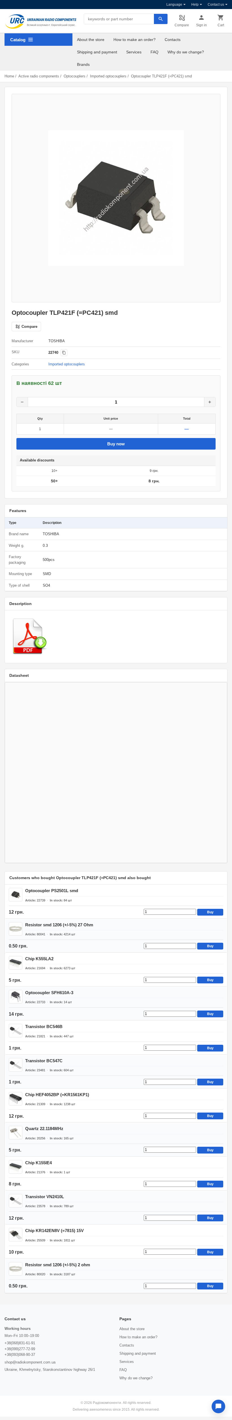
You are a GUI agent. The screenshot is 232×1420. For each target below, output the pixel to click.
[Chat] (218, 1406)
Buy (210, 912)
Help (195, 4)
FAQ (154, 52)
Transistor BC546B (44, 1026)
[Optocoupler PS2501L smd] (15, 894)
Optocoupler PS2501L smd (51, 890)
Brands (83, 64)
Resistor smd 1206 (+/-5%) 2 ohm (57, 1264)
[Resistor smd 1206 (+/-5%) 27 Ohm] (15, 928)
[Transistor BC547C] (15, 1064)
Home (9, 76)
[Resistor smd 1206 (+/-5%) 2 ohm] (15, 1268)
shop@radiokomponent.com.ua (30, 1362)
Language (174, 4)
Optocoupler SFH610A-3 (49, 992)
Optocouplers (74, 76)
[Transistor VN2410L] (15, 1200)
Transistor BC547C (44, 1060)
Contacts (173, 39)
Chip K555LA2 (39, 958)
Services (133, 52)
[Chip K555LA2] (15, 962)
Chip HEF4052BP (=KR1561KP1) (57, 1094)
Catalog (17, 39)
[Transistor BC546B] (15, 1030)
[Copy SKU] (64, 352)
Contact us (216, 4)
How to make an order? (134, 39)
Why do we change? (185, 52)
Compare (182, 25)
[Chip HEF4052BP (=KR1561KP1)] (15, 1098)
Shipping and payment (97, 52)
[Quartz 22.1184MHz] (15, 1132)
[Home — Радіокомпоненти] (41, 21)
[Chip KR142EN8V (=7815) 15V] (15, 1234)
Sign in (201, 25)
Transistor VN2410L (44, 1196)
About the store (90, 39)
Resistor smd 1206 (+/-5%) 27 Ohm (59, 924)
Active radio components (38, 76)
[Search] (160, 19)
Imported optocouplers (108, 76)
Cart (221, 25)
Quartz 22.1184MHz (44, 1128)
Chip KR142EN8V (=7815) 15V (54, 1230)
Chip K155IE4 (38, 1162)
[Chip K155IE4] (15, 1166)
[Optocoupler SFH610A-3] (15, 996)
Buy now (116, 443)
